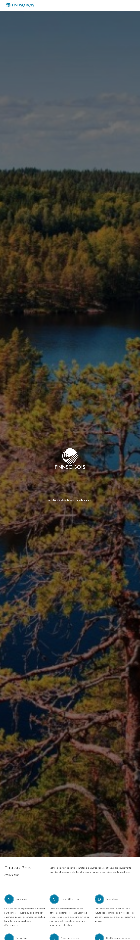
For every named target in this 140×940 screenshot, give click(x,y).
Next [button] (132, 481)
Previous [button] (8, 481)
